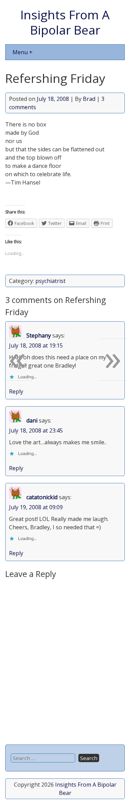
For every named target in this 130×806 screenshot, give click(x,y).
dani (31, 420)
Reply (16, 391)
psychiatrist (50, 281)
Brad (89, 99)
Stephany (38, 335)
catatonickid (42, 497)
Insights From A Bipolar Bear (65, 22)
